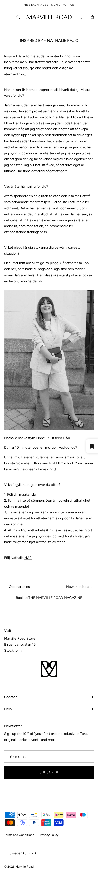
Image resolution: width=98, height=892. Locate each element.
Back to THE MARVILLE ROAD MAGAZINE (49, 598)
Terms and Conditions (19, 835)
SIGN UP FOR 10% (62, 4)
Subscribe (49, 772)
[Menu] (5, 17)
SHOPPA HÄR (59, 438)
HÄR (28, 558)
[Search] (19, 17)
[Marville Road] (49, 16)
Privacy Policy (49, 835)
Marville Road (24, 866)
